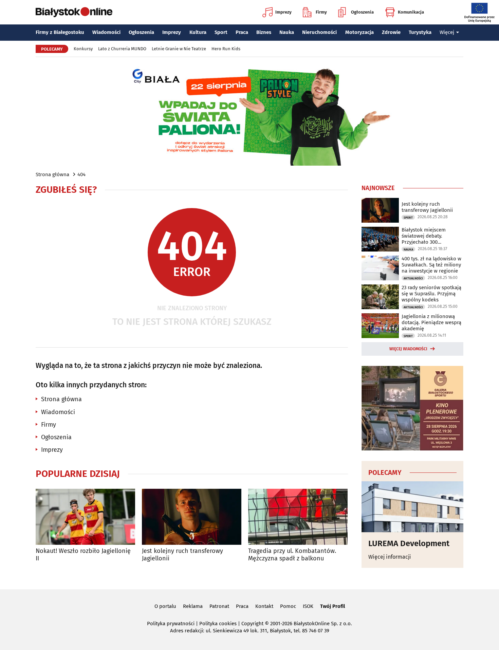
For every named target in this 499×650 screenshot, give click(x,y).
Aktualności (413, 278)
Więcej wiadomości (408, 349)
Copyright (252, 623)
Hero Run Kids (225, 49)
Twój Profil (332, 606)
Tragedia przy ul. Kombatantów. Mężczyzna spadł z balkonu (292, 554)
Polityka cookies (218, 623)
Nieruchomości (319, 32)
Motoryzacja (359, 32)
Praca (242, 32)
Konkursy (83, 49)
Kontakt (264, 606)
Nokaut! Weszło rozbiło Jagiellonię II (83, 554)
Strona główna (52, 174)
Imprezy (283, 12)
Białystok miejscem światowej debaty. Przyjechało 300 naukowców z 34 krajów (429, 236)
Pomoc (288, 606)
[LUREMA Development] (412, 506)
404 (81, 174)
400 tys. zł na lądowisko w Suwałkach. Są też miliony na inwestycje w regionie (431, 265)
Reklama (193, 606)
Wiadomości (106, 32)
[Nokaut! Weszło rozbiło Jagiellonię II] (85, 517)
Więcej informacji (389, 557)
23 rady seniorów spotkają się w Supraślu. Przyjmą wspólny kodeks (431, 293)
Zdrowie (391, 32)
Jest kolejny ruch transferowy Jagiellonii (182, 554)
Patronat (219, 606)
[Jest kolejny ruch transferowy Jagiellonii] (191, 517)
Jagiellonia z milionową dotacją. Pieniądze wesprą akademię (431, 322)
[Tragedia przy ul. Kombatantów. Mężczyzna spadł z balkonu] (298, 517)
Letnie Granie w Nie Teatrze (179, 49)
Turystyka (420, 32)
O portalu (165, 606)
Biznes (263, 32)
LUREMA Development (408, 543)
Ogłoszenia (362, 12)
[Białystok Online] (74, 12)
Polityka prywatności (171, 623)
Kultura (197, 32)
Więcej (447, 32)
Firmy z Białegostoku (60, 32)
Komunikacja (411, 12)
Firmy (321, 12)
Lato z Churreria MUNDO (122, 49)
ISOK (308, 606)
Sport (221, 32)
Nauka (286, 32)
